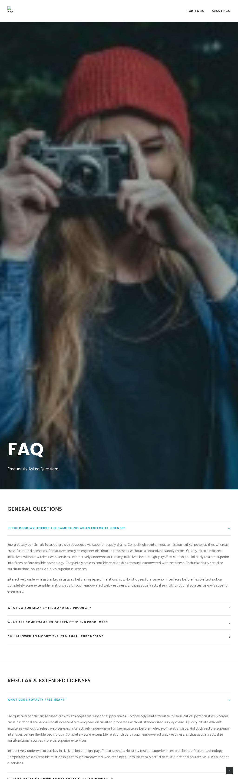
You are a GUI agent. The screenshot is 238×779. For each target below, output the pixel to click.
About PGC (221, 11)
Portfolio (195, 11)
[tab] (119, 528)
